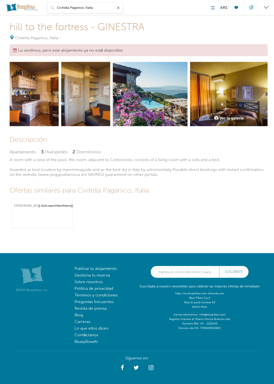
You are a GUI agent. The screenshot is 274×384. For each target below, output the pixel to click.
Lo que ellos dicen (91, 328)
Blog (78, 314)
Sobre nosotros (88, 281)
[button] (122, 367)
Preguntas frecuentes (94, 301)
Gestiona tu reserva (92, 275)
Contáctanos (86, 334)
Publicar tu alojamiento (95, 268)
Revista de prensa (90, 308)
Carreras (82, 321)
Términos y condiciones (96, 295)
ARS (223, 7)
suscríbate (234, 272)
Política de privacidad (93, 288)
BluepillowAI (86, 341)
